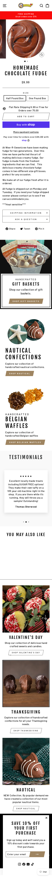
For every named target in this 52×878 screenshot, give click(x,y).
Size (26, 93)
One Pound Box (37, 98)
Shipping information (26, 213)
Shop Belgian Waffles (25, 442)
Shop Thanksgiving (26, 731)
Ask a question (26, 219)
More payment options (26, 131)
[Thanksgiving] (26, 683)
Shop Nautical (19, 373)
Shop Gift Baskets (26, 301)
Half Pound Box (15, 98)
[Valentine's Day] (26, 609)
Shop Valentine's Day (26, 653)
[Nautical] (26, 761)
